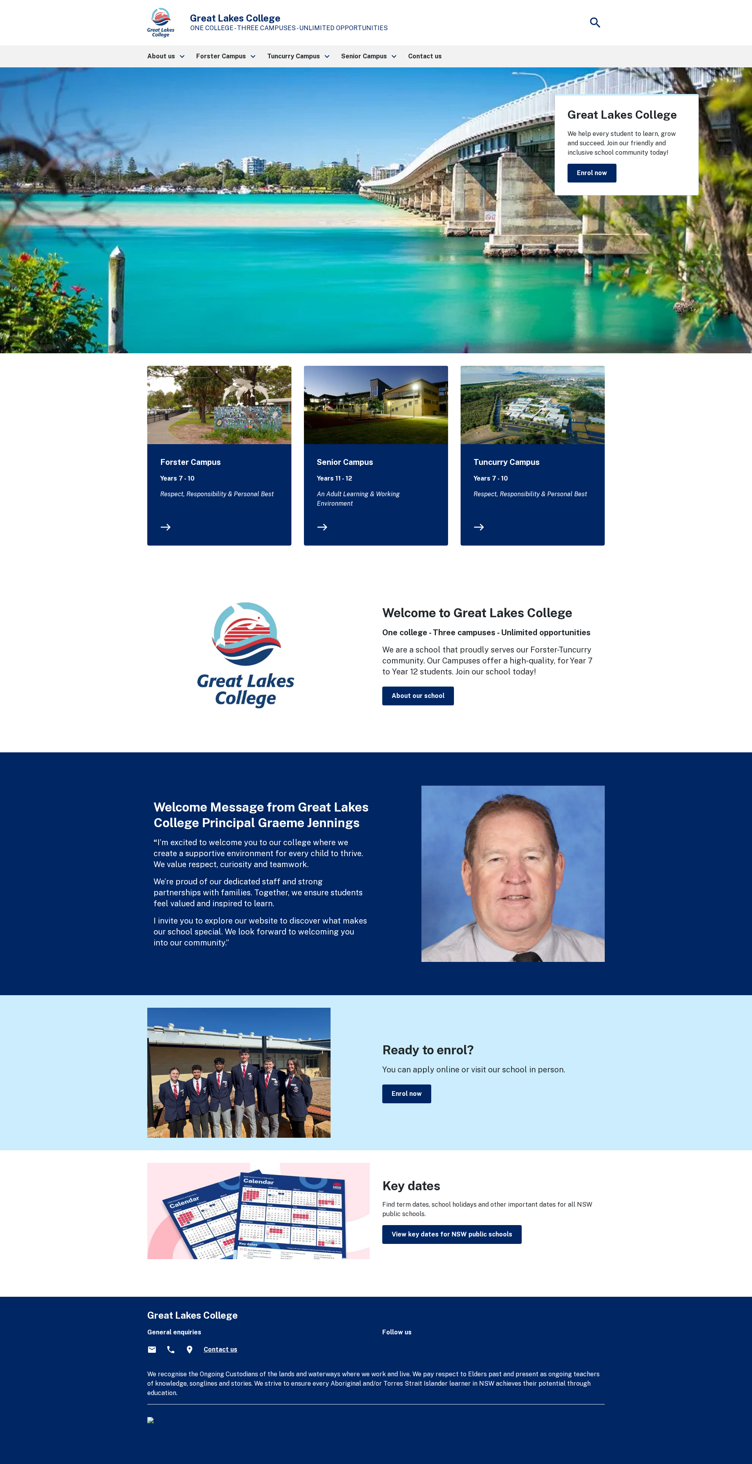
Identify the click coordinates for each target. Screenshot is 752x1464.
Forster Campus (190, 462)
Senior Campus (345, 462)
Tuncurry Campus (507, 462)
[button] (165, 56)
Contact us (220, 1349)
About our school (418, 695)
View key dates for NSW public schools (452, 1234)
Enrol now (592, 173)
